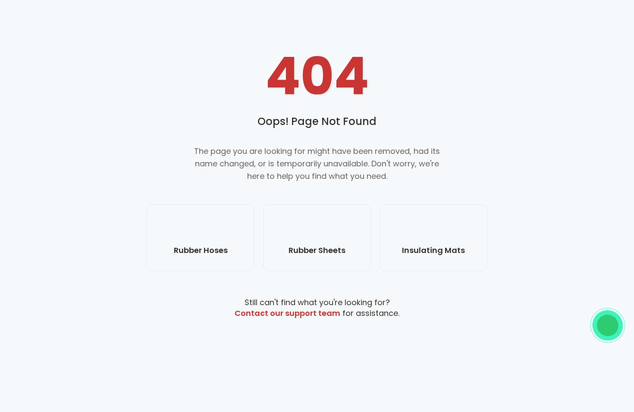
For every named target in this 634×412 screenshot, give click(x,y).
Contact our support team (287, 313)
